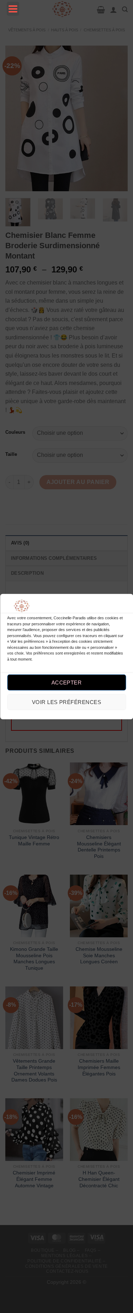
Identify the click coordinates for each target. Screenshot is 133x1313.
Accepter (66, 682)
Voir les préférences (66, 702)
